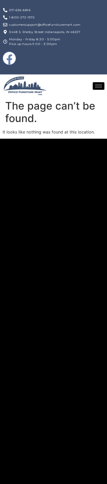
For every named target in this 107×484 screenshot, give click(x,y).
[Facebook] (9, 58)
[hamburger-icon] (98, 86)
